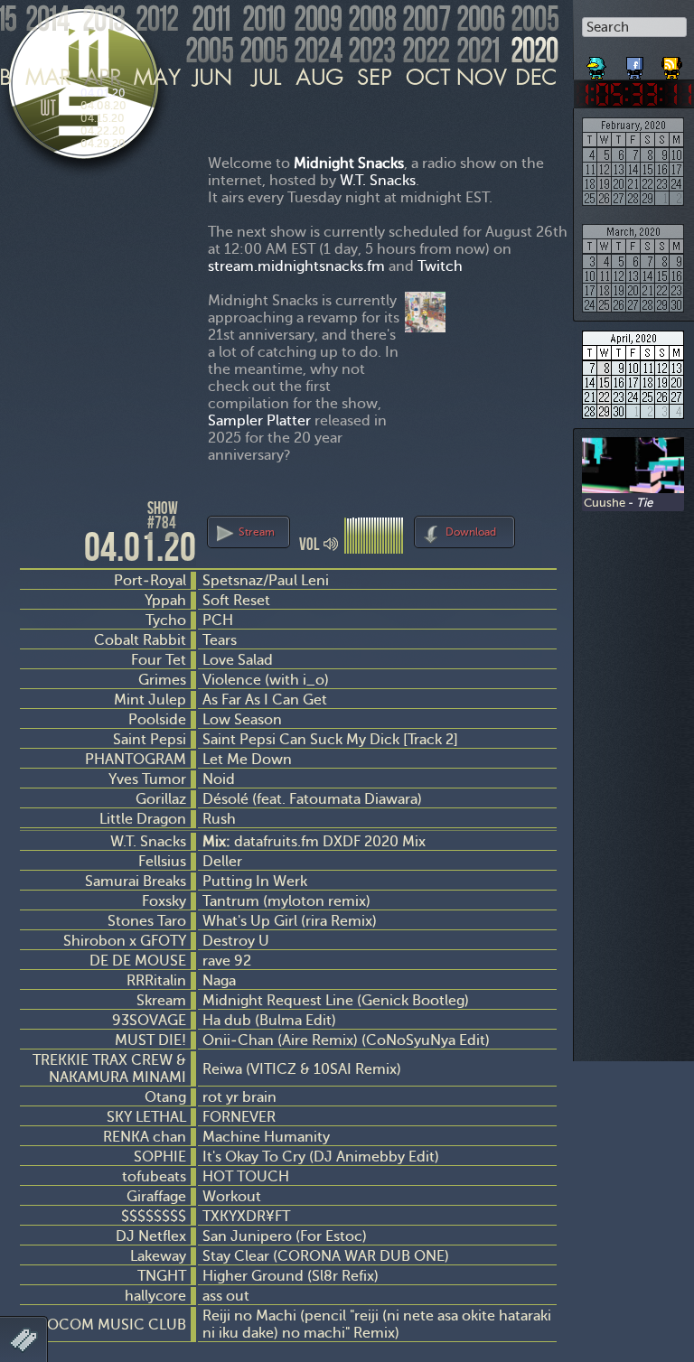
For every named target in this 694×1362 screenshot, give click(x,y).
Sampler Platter (259, 420)
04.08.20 (103, 105)
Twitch (440, 266)
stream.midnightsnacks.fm (296, 266)
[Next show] (540, 529)
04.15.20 (102, 118)
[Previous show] (36, 515)
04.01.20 (103, 93)
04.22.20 (103, 131)
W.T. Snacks (378, 180)
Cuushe (604, 502)
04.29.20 (103, 143)
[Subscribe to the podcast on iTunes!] (673, 61)
